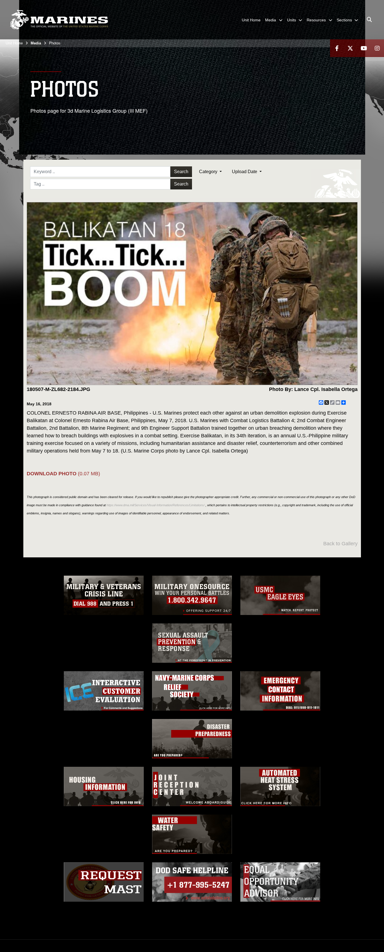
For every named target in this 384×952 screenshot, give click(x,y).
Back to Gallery (340, 543)
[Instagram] (377, 48)
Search (181, 171)
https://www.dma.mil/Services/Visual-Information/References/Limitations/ (156, 505)
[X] (350, 48)
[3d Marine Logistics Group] (59, 20)
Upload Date (245, 171)
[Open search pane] (369, 19)
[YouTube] (364, 48)
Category (208, 171)
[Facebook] (337, 48)
